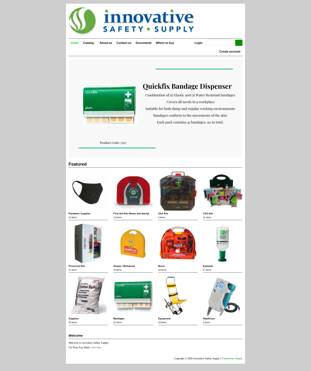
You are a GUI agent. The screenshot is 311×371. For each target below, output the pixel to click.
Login (198, 42)
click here (96, 347)
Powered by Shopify (232, 358)
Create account (229, 51)
